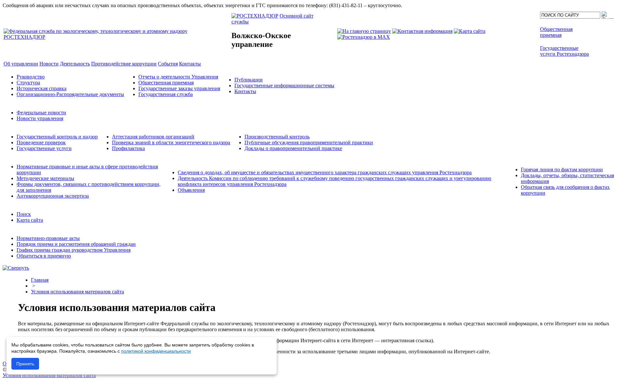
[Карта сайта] (469, 31)
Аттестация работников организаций (153, 136)
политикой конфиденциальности (156, 351)
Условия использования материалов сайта (77, 291)
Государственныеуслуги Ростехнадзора (564, 51)
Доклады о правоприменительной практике (293, 148)
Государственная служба (165, 94)
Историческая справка (41, 88)
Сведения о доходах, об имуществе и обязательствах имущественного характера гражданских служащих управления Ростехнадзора (325, 172)
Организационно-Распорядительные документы (70, 94)
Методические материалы (45, 178)
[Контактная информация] (422, 31)
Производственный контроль (277, 136)
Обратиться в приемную (44, 256)
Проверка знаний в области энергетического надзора (171, 142)
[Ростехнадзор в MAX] (363, 37)
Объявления (191, 190)
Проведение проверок (41, 142)
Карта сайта (30, 220)
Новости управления (40, 118)
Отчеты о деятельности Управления (178, 76)
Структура (28, 82)
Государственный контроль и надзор (57, 136)
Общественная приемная (166, 82)
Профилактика (128, 148)
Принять (25, 363)
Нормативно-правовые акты (48, 238)
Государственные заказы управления (179, 88)
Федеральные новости (41, 112)
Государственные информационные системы (284, 85)
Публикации (248, 79)
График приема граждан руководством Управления (74, 250)
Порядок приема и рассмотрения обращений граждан (76, 244)
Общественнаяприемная (556, 32)
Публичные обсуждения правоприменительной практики (308, 142)
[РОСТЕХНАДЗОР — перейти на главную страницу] (117, 37)
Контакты (245, 91)
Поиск (24, 214)
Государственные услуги (44, 148)
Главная (40, 280)
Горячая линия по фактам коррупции (562, 169)
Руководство (31, 76)
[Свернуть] (16, 268)
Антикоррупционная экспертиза (53, 196)
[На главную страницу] (364, 31)
